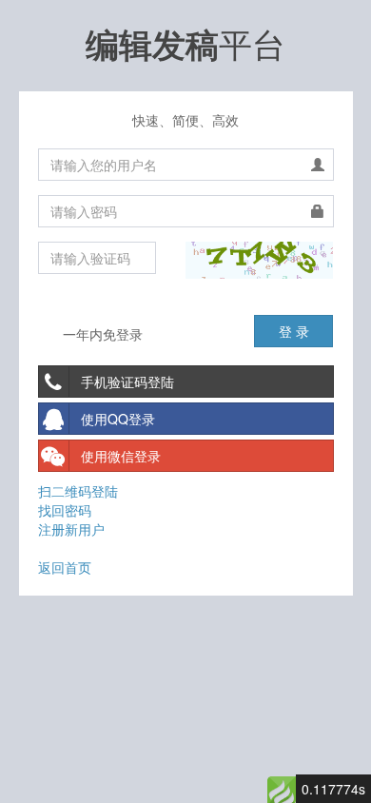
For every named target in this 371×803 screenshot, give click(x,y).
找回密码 (64, 509)
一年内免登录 (101, 333)
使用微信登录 (121, 455)
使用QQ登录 (118, 418)
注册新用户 (71, 529)
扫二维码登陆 (78, 490)
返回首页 (64, 567)
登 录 (294, 331)
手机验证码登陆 (127, 381)
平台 (185, 43)
